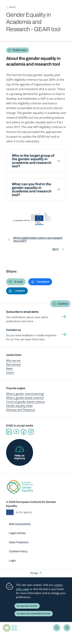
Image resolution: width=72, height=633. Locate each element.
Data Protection (18, 542)
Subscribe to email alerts (22, 311)
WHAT (12, 7)
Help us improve (19, 457)
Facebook (23, 432)
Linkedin (9, 432)
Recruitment (13, 364)
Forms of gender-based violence (25, 401)
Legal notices (17, 533)
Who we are (13, 360)
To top (34, 573)
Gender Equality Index (19, 405)
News (9, 368)
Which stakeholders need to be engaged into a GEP (37, 240)
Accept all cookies (27, 605)
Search (56, 627)
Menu (66, 627)
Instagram (31, 432)
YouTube (16, 432)
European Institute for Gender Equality (10, 627)
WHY (58, 250)
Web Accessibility (20, 524)
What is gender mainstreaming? (25, 393)
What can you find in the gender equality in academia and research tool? (31, 189)
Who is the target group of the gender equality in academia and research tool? (33, 161)
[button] (16, 281)
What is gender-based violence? (25, 397)
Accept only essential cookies (34, 613)
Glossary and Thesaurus (20, 409)
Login (12, 560)
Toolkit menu (19, 50)
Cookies (62, 303)
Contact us (13, 329)
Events (10, 372)
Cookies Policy (18, 551)
